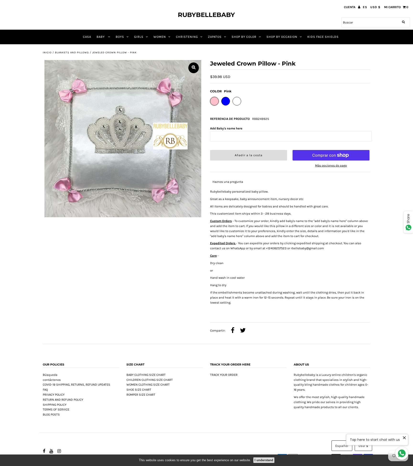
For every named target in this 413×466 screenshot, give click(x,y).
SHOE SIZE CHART (138, 389)
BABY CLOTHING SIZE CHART (146, 375)
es (365, 7)
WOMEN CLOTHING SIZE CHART (148, 384)
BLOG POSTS (51, 414)
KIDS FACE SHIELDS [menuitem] (323, 37)
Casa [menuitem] (87, 37)
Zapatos (215, 37)
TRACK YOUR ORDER (224, 375)
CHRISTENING (187, 37)
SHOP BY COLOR (244, 37)
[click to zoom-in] (193, 67)
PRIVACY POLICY (54, 394)
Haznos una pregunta (227, 181)
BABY (101, 37)
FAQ (45, 389)
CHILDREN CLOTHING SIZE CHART (149, 380)
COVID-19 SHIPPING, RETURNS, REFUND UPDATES (76, 384)
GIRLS (138, 37)
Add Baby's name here (226, 128)
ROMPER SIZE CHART (140, 394)
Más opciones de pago (331, 165)
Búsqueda (50, 375)
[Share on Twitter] (243, 330)
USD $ (375, 7)
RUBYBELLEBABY (206, 15)
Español (341, 446)
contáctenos (52, 380)
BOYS (120, 37)
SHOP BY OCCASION (281, 37)
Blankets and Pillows (72, 52)
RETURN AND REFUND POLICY (63, 399)
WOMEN (159, 37)
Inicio (47, 52)
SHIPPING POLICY (54, 404)
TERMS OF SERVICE (56, 409)
